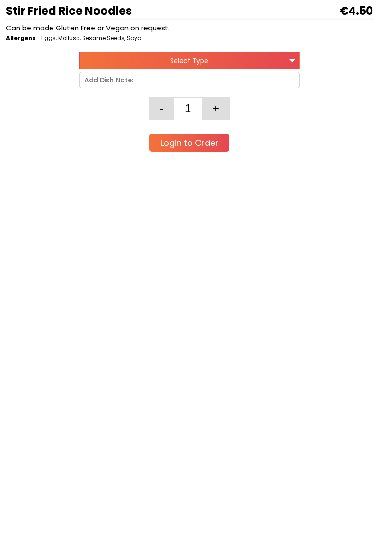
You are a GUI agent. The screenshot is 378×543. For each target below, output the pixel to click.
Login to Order (189, 143)
